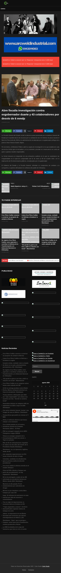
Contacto (31, 570)
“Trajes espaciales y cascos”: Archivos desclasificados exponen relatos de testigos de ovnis (15, 509)
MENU (3, 8)
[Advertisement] (15, 548)
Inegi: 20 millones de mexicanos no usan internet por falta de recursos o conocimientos (15, 497)
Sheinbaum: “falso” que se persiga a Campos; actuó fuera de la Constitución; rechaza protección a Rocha (15, 522)
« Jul (45, 403)
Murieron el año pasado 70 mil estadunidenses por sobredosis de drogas (13, 486)
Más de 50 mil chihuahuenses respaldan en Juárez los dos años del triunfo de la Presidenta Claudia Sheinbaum (15, 445)
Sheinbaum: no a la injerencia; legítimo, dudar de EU (15, 450)
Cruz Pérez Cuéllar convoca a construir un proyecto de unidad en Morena (10, 217)
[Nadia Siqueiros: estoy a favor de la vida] (15, 188)
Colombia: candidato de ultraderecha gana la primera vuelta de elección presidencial (14, 461)
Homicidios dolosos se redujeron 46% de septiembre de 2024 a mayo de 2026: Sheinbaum (16, 405)
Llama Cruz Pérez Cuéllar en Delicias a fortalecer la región (30, 217)
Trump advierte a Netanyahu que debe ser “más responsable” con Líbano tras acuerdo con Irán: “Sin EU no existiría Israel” (15, 398)
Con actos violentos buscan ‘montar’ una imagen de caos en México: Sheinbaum (16, 411)
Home (24, 570)
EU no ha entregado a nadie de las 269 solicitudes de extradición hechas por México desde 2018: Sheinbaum (15, 479)
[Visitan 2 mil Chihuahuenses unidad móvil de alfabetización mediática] (45, 186)
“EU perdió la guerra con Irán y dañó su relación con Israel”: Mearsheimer (30, 246)
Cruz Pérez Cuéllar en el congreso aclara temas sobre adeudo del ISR (49, 242)
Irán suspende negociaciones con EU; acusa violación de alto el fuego (15, 455)
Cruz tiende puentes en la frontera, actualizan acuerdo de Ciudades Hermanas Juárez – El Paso (14, 426)
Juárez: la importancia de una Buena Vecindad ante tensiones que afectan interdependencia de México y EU (14, 515)
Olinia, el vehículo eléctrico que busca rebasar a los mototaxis (15, 421)
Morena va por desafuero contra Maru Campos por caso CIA (15, 491)
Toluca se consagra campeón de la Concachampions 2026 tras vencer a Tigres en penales (14, 438)
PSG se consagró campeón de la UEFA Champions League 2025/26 (15, 432)
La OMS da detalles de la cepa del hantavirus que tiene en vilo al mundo (15, 528)
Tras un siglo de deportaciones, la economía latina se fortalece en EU (14, 503)
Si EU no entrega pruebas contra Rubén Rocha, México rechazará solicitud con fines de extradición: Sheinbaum (15, 390)
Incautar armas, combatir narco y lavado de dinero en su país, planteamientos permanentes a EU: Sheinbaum (50, 219)
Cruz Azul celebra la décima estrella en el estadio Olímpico (16, 466)
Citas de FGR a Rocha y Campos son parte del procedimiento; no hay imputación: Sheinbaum (14, 472)
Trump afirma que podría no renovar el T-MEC (16, 416)
